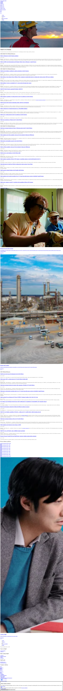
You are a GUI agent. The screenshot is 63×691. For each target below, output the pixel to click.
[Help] (31, 11)
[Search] (31, 12)
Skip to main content (3, 0)
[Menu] (31, 13)
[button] (31, 4)
